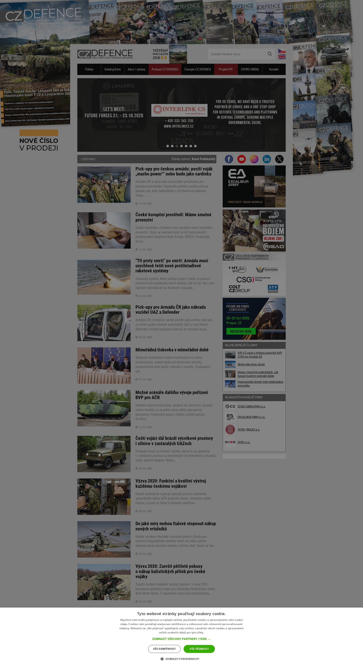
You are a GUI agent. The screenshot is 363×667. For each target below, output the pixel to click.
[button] (181, 638)
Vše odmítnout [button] (164, 649)
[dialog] (181, 637)
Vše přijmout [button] (199, 649)
